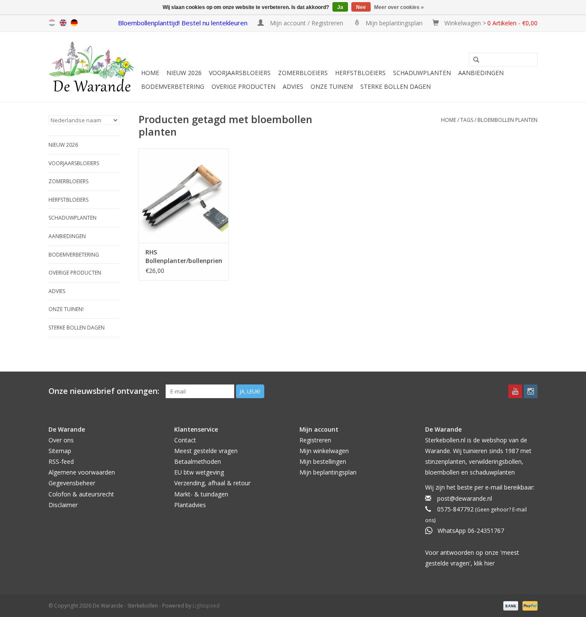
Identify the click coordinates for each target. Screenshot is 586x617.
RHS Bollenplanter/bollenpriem (183, 256)
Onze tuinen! (332, 86)
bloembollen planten (507, 120)
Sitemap (59, 451)
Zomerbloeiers (303, 73)
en (63, 22)
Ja (340, 7)
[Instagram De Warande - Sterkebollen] (531, 391)
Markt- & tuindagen (201, 494)
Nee (361, 7)
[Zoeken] (476, 60)
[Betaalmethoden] (510, 605)
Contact (185, 440)
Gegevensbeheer (71, 483)
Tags (466, 120)
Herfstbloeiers (360, 73)
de (74, 22)
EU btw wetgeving (199, 472)
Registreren (315, 440)
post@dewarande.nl (464, 498)
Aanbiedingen (481, 73)
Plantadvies (190, 505)
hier (489, 563)
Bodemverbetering (172, 86)
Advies (293, 86)
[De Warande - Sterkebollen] (93, 67)
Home (150, 73)
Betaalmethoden (197, 461)
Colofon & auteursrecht (81, 494)
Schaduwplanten (422, 73)
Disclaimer (63, 505)
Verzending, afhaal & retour (212, 483)
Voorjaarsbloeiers (240, 73)
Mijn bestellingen (322, 461)
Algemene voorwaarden (81, 472)
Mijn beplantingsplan (327, 472)
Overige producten (243, 86)
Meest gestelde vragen (206, 451)
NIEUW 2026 (184, 73)
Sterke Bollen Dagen (395, 86)
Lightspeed (206, 605)
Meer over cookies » (399, 7)
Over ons (61, 440)
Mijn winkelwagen (324, 451)
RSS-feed (61, 461)
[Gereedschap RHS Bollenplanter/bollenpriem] (184, 195)
